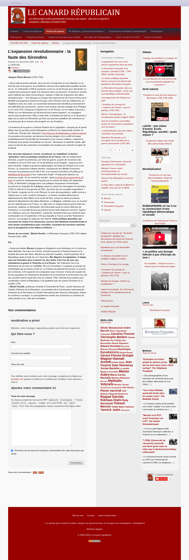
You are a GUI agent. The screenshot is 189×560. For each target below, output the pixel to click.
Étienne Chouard (108, 349)
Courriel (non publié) (20, 353)
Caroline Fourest (122, 333)
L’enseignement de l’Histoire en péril (116, 99)
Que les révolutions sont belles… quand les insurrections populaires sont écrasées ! (117, 124)
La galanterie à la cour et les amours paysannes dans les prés (116, 63)
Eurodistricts (109, 352)
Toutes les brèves (149, 353)
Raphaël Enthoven (118, 394)
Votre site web (17, 364)
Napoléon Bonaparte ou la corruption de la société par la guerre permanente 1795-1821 (115, 140)
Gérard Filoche (110, 355)
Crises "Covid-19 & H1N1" (128, 37)
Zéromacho (125, 410)
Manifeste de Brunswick (19, 174)
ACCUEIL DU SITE (19, 43)
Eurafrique (124, 349)
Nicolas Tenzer (121, 384)
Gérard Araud (126, 352)
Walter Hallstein (126, 407)
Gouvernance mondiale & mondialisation (127, 31)
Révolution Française (160, 310)
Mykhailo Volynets (111, 382)
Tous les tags (105, 323)
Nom (13, 342)
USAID (115, 407)
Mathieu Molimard (120, 378)
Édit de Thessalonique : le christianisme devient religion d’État (117, 115)
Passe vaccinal (111, 390)
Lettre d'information (107, 515)
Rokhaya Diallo (111, 400)
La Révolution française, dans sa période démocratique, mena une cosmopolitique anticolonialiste (116, 91)
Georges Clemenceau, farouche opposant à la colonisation (116, 163)
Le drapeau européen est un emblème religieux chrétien (114, 257)
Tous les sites (147, 305)
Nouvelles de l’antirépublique (97, 37)
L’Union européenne (32, 31)
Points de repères (55, 31)
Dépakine (123, 343)
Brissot (107, 198)
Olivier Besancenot (111, 327)
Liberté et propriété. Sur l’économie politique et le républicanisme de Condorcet (117, 292)
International (157, 31)
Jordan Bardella (109, 368)
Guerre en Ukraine (153, 37)
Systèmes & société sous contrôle (64, 37)
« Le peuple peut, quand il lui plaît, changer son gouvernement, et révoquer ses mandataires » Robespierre (94, 523)
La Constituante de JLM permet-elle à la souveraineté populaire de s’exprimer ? (160, 82)
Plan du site (77, 515)
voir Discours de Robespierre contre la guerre (64, 133)
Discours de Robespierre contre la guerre (117, 179)
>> (133, 225)
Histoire (55, 43)
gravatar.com (17, 379)
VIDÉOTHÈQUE (108, 311)
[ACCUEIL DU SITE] (94, 16)
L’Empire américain (35, 37)
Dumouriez (109, 202)
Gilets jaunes (107, 301)
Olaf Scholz (128, 387)
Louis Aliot (112, 371)
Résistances (16, 37)
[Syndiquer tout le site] (94, 541)
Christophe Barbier (113, 337)
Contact (90, 515)
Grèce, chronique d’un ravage (115, 264)
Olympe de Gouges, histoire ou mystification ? (115, 282)
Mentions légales (94, 529)
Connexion (15, 3)
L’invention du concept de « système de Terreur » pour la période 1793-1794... (115, 107)
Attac (112, 331)
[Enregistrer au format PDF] (10, 71)
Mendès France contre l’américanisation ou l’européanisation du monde (114, 171)
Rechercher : (105, 220)
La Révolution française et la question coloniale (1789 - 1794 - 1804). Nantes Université (116, 71)
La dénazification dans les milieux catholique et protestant (117, 132)
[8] (132, 150)
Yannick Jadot (110, 409)
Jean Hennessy (122, 365)
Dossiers (14, 31)
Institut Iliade (118, 362)
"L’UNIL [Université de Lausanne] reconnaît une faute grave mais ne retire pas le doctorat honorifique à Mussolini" (159, 446)
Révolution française (113, 206)
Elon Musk (125, 346)
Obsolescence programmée (111, 387)
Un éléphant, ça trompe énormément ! (86, 31)
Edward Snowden (110, 346)
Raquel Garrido (112, 397)
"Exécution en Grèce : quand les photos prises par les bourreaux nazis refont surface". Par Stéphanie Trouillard (157, 365)
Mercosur (104, 381)
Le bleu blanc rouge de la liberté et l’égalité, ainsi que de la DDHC (117, 186)
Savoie (107, 210)
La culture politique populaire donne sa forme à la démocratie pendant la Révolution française (116, 81)
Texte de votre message (23, 396)
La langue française (110, 306)
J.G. (42, 62)
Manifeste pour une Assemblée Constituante (115, 248)
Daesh (115, 343)
